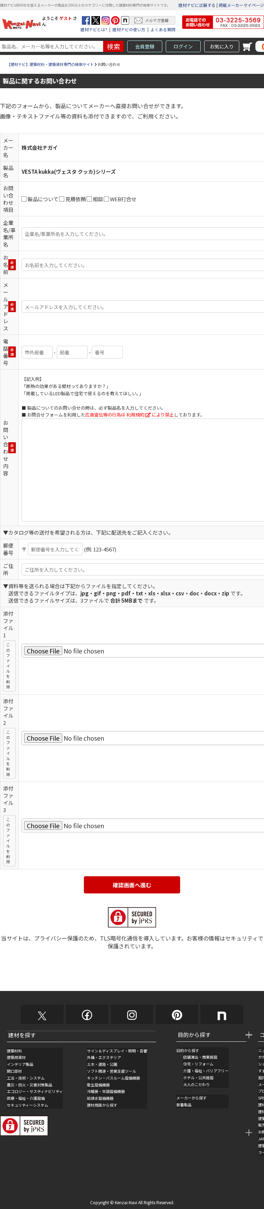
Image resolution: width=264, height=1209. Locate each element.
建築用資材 (16, 1057)
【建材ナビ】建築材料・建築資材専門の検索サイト (50, 64)
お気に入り (222, 46)
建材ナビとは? (93, 29)
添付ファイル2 (8, 711)
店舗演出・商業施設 (200, 1057)
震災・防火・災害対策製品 (29, 1084)
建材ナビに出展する (197, 5)
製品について (43, 199)
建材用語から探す (102, 1105)
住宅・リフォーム (198, 1064)
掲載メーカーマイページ (241, 5)
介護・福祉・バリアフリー (206, 1070)
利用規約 (135, 414)
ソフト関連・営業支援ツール (111, 1071)
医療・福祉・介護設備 (26, 1098)
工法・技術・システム (26, 1078)
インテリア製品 (20, 1064)
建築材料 (14, 1050)
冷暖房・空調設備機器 (106, 1091)
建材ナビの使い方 (128, 29)
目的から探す (187, 1050)
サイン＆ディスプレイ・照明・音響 (117, 1050)
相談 (98, 199)
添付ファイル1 (8, 624)
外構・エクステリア (104, 1057)
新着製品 (183, 1104)
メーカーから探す (191, 1097)
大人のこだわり (196, 1084)
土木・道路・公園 (102, 1064)
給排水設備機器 (100, 1098)
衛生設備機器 (98, 1084)
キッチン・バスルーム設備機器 (113, 1078)
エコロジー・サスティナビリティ (35, 1091)
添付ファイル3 (8, 799)
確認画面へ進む (132, 885)
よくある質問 (163, 29)
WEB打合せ (123, 199)
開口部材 (14, 1071)
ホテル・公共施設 (198, 1077)
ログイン (183, 46)
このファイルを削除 (8, 665)
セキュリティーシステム (27, 1105)
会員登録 (144, 46)
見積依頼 (75, 199)
